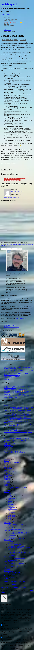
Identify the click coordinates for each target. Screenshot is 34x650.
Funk (9, 499)
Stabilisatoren (11, 512)
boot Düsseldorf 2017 (14, 574)
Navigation (11, 504)
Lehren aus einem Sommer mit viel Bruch (15, 389)
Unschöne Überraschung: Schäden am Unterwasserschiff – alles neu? (17, 418)
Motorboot (7, 481)
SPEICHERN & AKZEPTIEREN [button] (10, 648)
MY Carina (7, 449)
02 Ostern (10, 543)
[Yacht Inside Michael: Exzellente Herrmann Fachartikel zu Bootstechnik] (13, 360)
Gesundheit (7, 473)
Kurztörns (10, 527)
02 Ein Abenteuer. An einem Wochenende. (19, 552)
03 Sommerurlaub (13, 555)
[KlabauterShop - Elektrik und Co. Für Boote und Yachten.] (13, 337)
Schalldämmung (12, 509)
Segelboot (7, 490)
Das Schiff (7, 17)
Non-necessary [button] (5, 636)
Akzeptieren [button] (22, 590)
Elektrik (10, 496)
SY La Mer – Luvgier (10, 443)
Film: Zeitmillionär (9, 378)
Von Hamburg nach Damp (12, 180)
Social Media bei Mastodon (11, 327)
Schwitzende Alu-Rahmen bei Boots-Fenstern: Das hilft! (17, 424)
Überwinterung (8, 569)
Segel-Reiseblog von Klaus (11, 376)
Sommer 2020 (11, 521)
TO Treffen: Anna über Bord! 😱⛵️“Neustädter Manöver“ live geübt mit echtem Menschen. (17, 391)
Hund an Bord (8, 475)
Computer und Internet (14, 495)
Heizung (10, 501)
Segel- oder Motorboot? (10, 19)
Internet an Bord (8, 20)
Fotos (5, 470)
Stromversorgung (12, 515)
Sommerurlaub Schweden (15, 529)
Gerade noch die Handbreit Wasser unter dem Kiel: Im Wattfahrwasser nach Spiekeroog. (18, 431)
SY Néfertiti (7, 445)
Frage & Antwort (9, 471)
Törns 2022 (7, 564)
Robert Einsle (8, 430)
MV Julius (7, 482)
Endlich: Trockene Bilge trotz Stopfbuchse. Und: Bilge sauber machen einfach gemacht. (17, 410)
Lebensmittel (7, 479)
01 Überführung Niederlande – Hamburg (19, 532)
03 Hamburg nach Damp (14, 544)
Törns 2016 (7, 540)
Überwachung (12, 516)
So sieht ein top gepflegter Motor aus (15, 178)
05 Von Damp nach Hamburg (16, 538)
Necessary (5, 625)
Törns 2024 (7, 568)
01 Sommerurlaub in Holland (16, 563)
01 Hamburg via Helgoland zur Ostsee (18, 558)
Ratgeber (6, 24)
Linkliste (6, 379)
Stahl (9, 513)
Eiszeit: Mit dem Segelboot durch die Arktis (16, 373)
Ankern (10, 493)
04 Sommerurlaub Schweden (16, 546)
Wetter (6, 578)
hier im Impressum (21, 318)
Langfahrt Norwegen (13, 566)
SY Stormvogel (8, 446)
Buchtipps (7, 467)
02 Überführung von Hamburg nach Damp (19, 533)
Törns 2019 (7, 561)
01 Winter (10, 541)
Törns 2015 (7, 530)
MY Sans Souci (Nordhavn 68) (12, 451)
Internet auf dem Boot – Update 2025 (14, 394)
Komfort (6, 476)
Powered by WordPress (19, 587)
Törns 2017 (7, 549)
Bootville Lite (4, 587)
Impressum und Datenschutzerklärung (14, 581)
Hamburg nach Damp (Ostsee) (16, 526)
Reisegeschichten (9, 25)
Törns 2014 (7, 523)
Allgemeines (7, 30)
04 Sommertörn (12, 537)
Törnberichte (7, 520)
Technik (6, 492)
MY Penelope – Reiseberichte (12, 442)
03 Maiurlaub (11, 535)
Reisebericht (7, 485)
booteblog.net (9, 4)
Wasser (10, 518)
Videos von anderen (9, 577)
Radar (9, 506)
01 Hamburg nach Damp (14, 551)
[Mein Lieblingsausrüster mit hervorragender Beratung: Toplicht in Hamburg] (13, 345)
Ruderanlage (11, 507)
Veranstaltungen (8, 571)
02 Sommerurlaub (13, 560)
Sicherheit (10, 510)
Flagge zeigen (16, 427)
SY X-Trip (7, 448)
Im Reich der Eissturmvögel (12, 375)
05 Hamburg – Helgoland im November (19, 547)
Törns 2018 (7, 557)
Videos (6, 575)
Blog (5, 464)
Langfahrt (7, 478)
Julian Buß (23, 40)
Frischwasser (11, 498)
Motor (9, 502)
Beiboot (6, 461)
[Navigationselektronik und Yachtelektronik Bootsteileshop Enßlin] (13, 352)
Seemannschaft (8, 489)
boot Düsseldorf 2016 (14, 572)
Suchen (20, 248)
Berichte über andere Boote (11, 462)
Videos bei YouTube (9, 325)
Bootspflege (7, 465)
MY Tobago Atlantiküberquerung (17, 487)
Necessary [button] (3, 623)
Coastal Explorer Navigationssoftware (14, 452)
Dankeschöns (8, 468)
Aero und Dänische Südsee (15, 524)
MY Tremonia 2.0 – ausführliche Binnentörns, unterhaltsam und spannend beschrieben (17, 439)
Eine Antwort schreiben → (11, 197)
